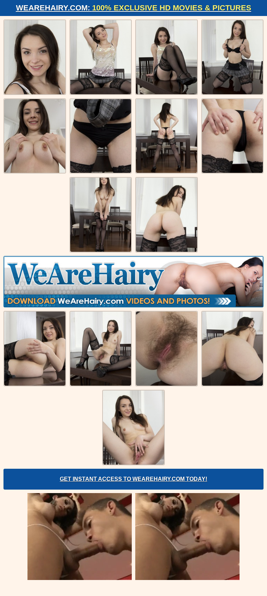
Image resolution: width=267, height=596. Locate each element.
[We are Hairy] (133, 281)
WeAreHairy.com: (133, 7)
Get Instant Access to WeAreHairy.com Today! (133, 479)
